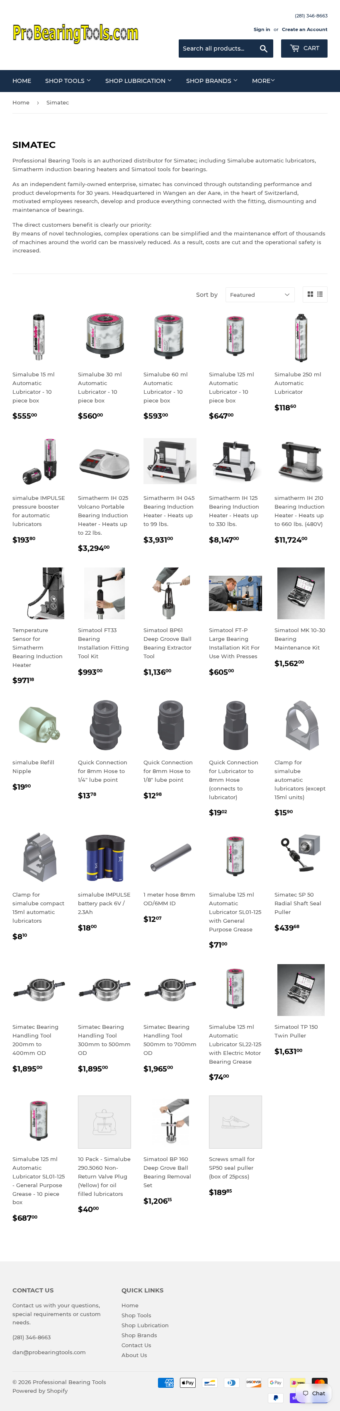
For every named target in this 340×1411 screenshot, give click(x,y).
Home (21, 81)
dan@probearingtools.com (49, 1352)
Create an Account (305, 29)
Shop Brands (209, 81)
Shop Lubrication (136, 81)
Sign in (262, 29)
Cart (310, 48)
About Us (134, 1355)
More (261, 81)
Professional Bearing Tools (69, 1382)
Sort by (207, 294)
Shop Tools (65, 81)
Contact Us (136, 1345)
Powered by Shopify (40, 1390)
